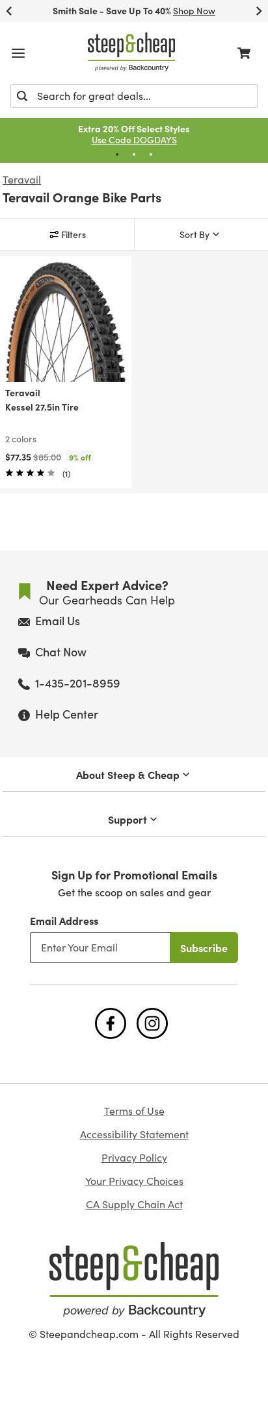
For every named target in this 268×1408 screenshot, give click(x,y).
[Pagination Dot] (117, 154)
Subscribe (204, 947)
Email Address (64, 920)
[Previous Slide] (9, 11)
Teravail (22, 179)
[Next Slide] (259, 11)
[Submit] (22, 96)
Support (127, 819)
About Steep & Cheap (128, 774)
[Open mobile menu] (18, 53)
